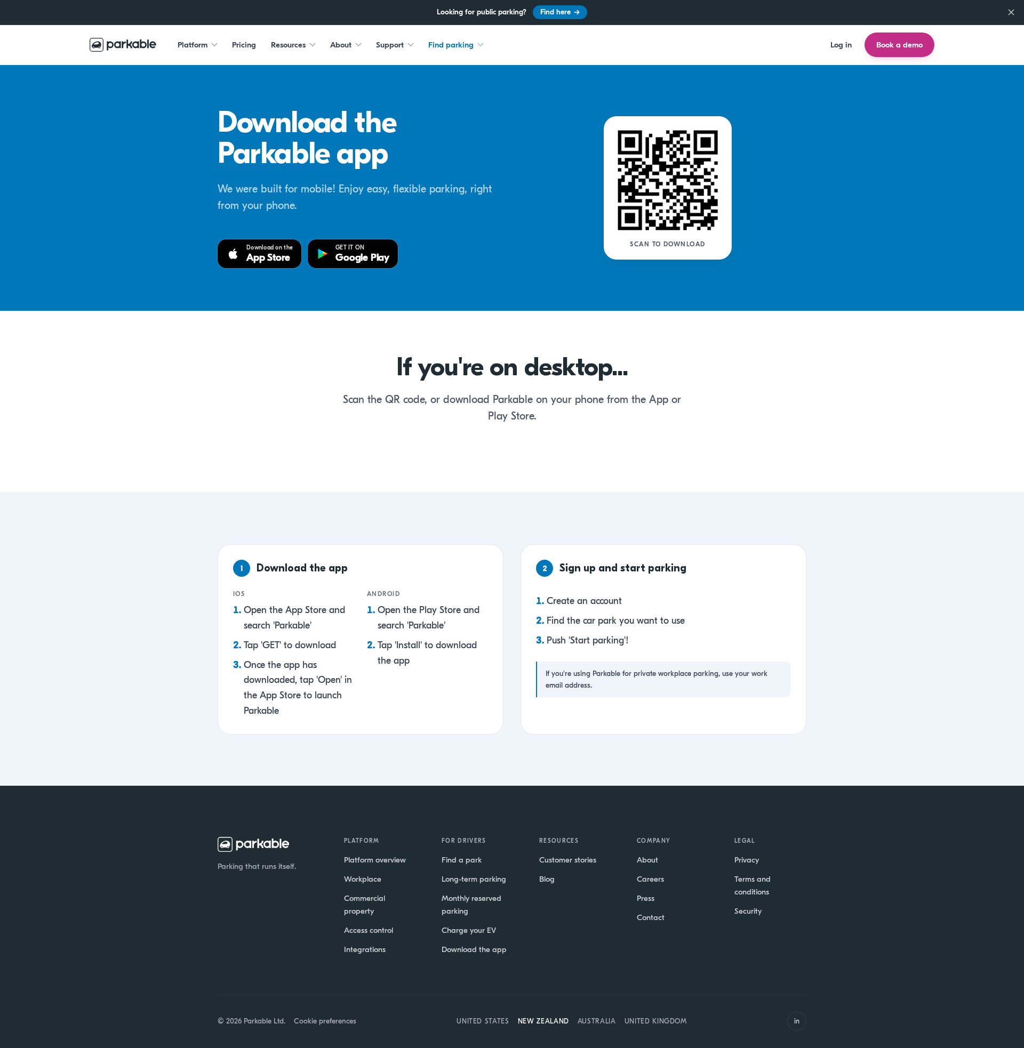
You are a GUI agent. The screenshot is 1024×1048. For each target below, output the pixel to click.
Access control (368, 930)
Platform (192, 44)
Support (390, 44)
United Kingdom (656, 1021)
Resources (288, 44)
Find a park (462, 860)
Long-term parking (474, 879)
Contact (651, 917)
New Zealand (543, 1021)
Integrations (365, 949)
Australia (597, 1021)
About (340, 44)
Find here (560, 12)
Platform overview (375, 860)
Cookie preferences (325, 1021)
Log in (841, 44)
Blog (547, 879)
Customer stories (567, 860)
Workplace (362, 879)
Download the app (474, 949)
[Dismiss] (1011, 12)
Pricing (244, 44)
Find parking (451, 44)
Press (645, 898)
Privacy (746, 860)
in (796, 1021)
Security (748, 911)
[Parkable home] (123, 45)
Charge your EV (469, 930)
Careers (650, 879)
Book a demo (899, 45)
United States (483, 1021)
